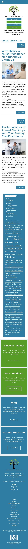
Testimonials (14, 510)
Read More (14, 420)
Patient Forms (14, 19)
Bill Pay (14, 22)
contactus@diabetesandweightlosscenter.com (14, 32)
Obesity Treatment (11, 210)
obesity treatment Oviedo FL (17, 282)
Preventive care (5, 105)
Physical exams (20, 104)
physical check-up (12, 104)
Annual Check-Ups (12, 173)
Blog (14, 402)
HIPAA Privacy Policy (14, 521)
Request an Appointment (14, 24)
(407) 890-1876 (18, 30)
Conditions (14, 508)
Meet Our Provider (14, 503)
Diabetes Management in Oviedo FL (13, 236)
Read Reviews (14, 373)
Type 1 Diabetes (14, 319)
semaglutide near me (16, 316)
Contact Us (14, 512)
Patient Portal (14, 27)
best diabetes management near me (14, 221)
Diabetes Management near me (14, 242)
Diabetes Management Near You (13, 248)
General (9, 99)
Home (14, 499)
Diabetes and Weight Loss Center (13, 231)
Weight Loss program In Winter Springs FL (12, 328)
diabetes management (12, 102)
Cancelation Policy (14, 523)
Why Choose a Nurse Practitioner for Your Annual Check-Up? (13, 55)
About (14, 501)
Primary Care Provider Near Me (9, 182)
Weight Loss (10, 216)
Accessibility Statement (14, 518)
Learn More (14, 448)
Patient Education (14, 432)
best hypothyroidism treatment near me (14, 227)
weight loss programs (9, 107)
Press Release (10, 213)
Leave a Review (14, 345)
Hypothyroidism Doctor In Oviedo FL (14, 268)
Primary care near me (7, 177)
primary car (12, 105)
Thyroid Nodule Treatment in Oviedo (11, 317)
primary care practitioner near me (10, 178)
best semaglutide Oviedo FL (15, 229)
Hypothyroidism (10, 208)
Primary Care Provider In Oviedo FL (14, 180)
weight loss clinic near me (14, 320)
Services (14, 505)
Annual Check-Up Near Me (14, 100)
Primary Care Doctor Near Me (13, 304)
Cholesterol (10, 200)
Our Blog (14, 516)
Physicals (9, 211)
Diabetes (9, 201)
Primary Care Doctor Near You (12, 306)
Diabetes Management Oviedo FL (14, 254)
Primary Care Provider (13, 172)
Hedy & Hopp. (16, 543)
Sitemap (14, 525)
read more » (21, 112)
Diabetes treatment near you (13, 262)
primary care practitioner (18, 177)
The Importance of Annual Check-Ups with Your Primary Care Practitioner (13, 132)
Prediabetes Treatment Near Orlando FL (14, 295)
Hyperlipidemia (10, 206)
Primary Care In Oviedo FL (17, 175)
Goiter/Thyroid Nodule (12, 205)
